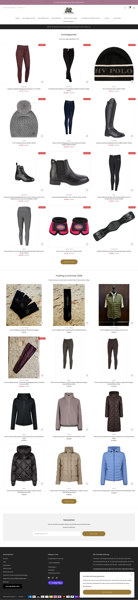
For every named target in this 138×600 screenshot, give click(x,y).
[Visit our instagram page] (53, 578)
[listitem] (69, 2)
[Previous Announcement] (41, 2)
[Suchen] (125, 8)
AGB (4, 562)
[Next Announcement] (97, 2)
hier (89, 27)
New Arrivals (56, 18)
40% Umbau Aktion (28, 18)
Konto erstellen (107, 592)
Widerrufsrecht (8, 572)
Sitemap (6, 582)
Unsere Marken (68, 21)
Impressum (7, 565)
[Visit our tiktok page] (57, 578)
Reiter (107, 18)
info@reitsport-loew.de (55, 559)
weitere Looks (69, 501)
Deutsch (20, 7)
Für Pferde (117, 18)
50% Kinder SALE (43, 18)
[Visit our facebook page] (49, 578)
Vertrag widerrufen (12, 586)
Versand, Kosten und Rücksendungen (15, 575)
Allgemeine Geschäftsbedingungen (15, 578)
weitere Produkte (69, 262)
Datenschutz (7, 568)
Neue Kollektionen (70, 18)
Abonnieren (94, 534)
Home (17, 18)
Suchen (5, 559)
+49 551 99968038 (54, 563)
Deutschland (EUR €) (9, 7)
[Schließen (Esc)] (131, 574)
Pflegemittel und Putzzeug (91, 18)
